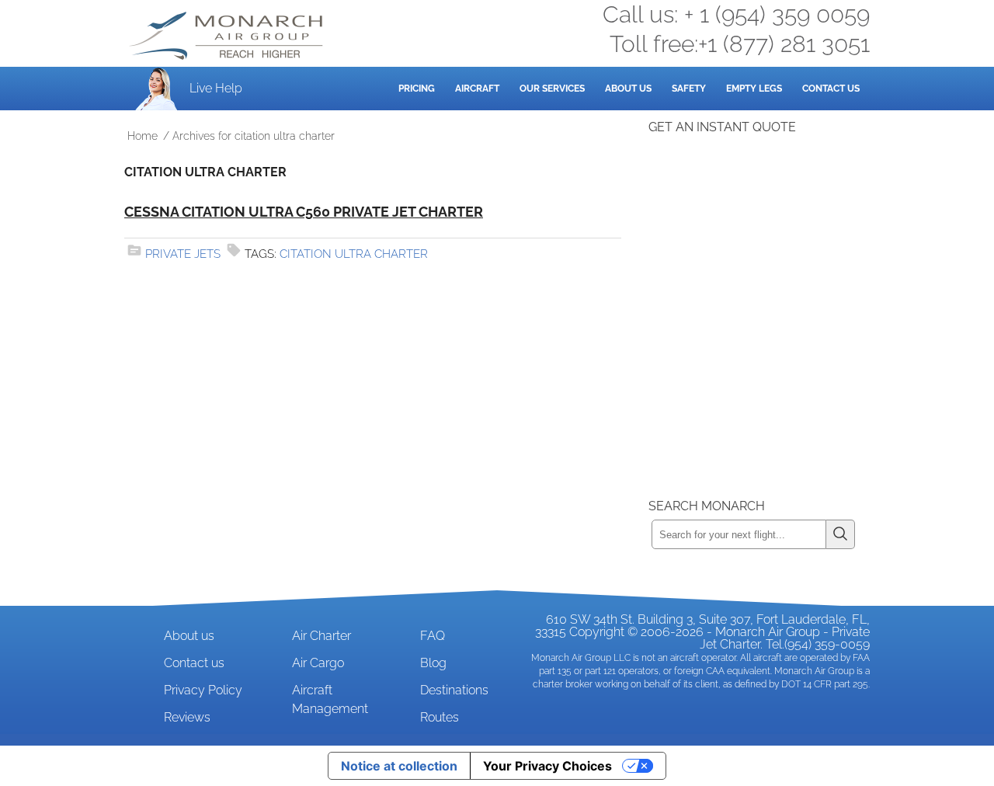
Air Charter (321, 635)
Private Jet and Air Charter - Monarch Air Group (227, 36)
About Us (628, 88)
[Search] (840, 534)
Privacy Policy (203, 690)
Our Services (552, 88)
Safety (689, 88)
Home (142, 136)
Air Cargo (318, 663)
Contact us (194, 663)
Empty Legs (754, 88)
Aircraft (477, 88)
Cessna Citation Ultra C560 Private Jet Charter (303, 211)
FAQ (432, 635)
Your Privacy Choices (547, 766)
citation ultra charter (354, 254)
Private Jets (183, 254)
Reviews (187, 717)
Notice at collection (399, 766)
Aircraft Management (330, 699)
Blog (433, 663)
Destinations (454, 690)
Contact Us (831, 88)
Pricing (416, 88)
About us (189, 635)
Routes (439, 717)
